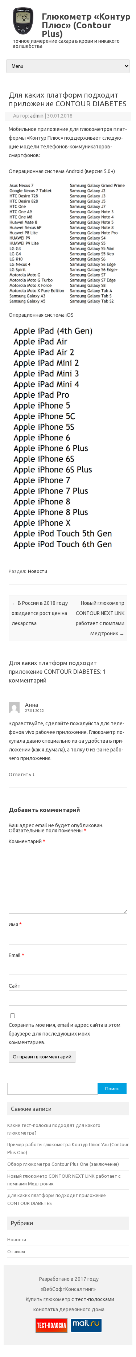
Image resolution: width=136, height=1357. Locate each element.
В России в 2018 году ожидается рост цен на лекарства (40, 613)
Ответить (20, 774)
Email (16, 955)
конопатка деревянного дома (68, 1309)
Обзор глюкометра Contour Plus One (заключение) (63, 1164)
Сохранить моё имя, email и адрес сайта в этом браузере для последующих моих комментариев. (64, 1033)
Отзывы (16, 1251)
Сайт (14, 986)
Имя (15, 924)
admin (37, 116)
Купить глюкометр (48, 1299)
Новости (37, 571)
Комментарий (27, 841)
